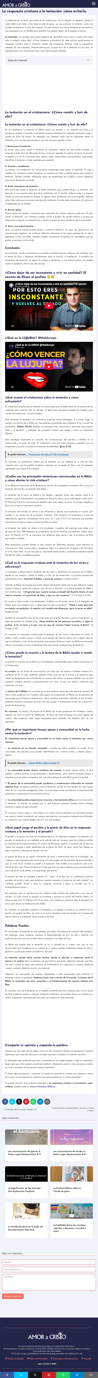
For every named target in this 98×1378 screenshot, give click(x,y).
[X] (19, 1102)
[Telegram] (40, 1102)
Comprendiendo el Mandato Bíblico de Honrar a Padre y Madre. (73, 1109)
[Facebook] (5, 1102)
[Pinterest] (26, 1102)
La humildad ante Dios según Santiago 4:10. (20, 1109)
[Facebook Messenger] (12, 1102)
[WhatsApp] (33, 1102)
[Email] (47, 1102)
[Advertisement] (49, 87)
